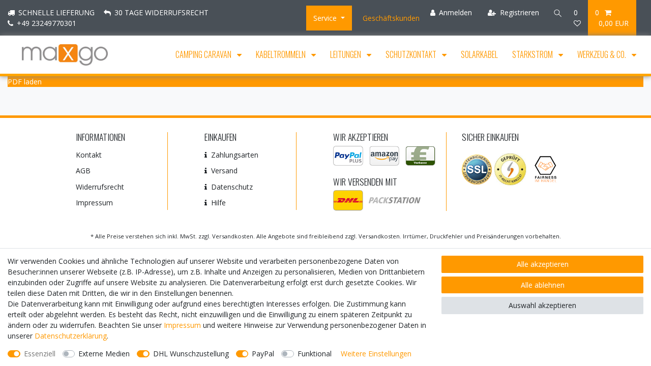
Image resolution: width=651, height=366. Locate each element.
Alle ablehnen (543, 285)
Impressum (94, 202)
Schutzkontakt (412, 54)
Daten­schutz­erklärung (71, 336)
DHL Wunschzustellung (191, 353)
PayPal (263, 353)
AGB (83, 170)
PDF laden (25, 81)
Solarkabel (479, 54)
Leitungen (346, 54)
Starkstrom (533, 54)
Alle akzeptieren (543, 264)
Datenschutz (232, 187)
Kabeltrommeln (281, 54)
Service (326, 18)
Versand (224, 170)
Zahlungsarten (234, 155)
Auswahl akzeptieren (542, 305)
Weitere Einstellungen (376, 353)
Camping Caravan (204, 54)
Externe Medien (104, 353)
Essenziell (39, 353)
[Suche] (556, 12)
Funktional (315, 353)
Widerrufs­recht (100, 187)
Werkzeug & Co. (602, 54)
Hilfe (218, 202)
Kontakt (89, 155)
